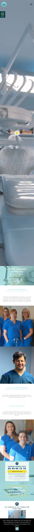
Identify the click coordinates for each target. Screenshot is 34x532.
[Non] (32, 525)
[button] (17, 133)
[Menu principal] (31, 4)
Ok (17, 528)
